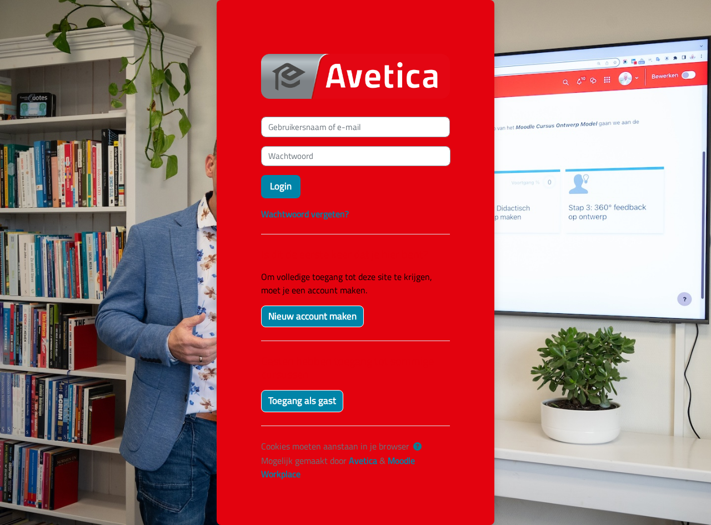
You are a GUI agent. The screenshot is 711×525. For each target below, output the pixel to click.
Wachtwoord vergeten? (305, 214)
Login (281, 186)
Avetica (363, 460)
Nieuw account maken (312, 316)
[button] (417, 447)
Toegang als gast (302, 400)
